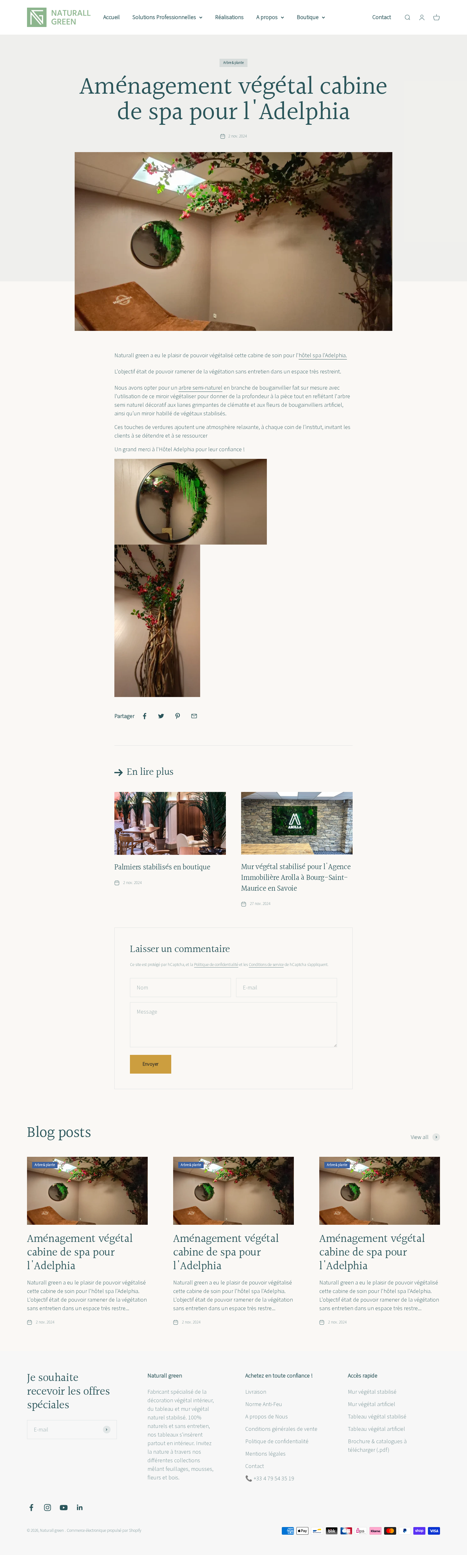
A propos (267, 17)
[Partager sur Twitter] (161, 716)
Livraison (255, 1392)
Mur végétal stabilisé (372, 1392)
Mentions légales (265, 1454)
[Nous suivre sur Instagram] (47, 1507)
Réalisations (229, 17)
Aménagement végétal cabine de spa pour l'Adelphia (79, 1252)
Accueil (111, 17)
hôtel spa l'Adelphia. (323, 355)
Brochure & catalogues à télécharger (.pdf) (377, 1446)
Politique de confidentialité (216, 965)
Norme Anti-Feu (263, 1404)
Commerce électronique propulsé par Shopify (104, 1530)
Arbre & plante (233, 62)
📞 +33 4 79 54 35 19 (269, 1479)
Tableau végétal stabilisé (377, 1417)
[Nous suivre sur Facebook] (31, 1507)
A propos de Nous (266, 1417)
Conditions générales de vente (281, 1429)
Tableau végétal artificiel (376, 1429)
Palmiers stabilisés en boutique (162, 867)
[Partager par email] (194, 716)
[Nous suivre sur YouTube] (63, 1507)
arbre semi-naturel (200, 388)
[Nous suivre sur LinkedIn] (80, 1507)
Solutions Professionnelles (164, 17)
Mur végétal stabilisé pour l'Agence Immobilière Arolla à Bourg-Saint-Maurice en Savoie (296, 878)
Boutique (308, 17)
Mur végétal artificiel (371, 1404)
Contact (381, 17)
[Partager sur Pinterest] (177, 716)
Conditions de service (266, 965)
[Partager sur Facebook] (144, 716)
